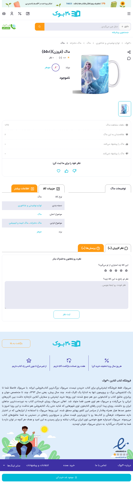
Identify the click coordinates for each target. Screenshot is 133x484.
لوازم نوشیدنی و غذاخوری (108, 43)
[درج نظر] (129, 59)
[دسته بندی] (129, 14)
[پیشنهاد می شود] (67, 171)
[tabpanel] (33, 214)
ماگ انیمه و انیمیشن (18, 223)
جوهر (47, 67)
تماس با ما (100, 465)
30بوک (128, 43)
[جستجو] (39, 27)
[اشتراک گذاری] (129, 52)
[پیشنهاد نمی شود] (75, 171)
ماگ (89, 43)
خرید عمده (69, 465)
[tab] (52, 188)
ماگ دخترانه (75, 43)
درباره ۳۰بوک (124, 465)
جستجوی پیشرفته (120, 32)
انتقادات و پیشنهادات (37, 465)
